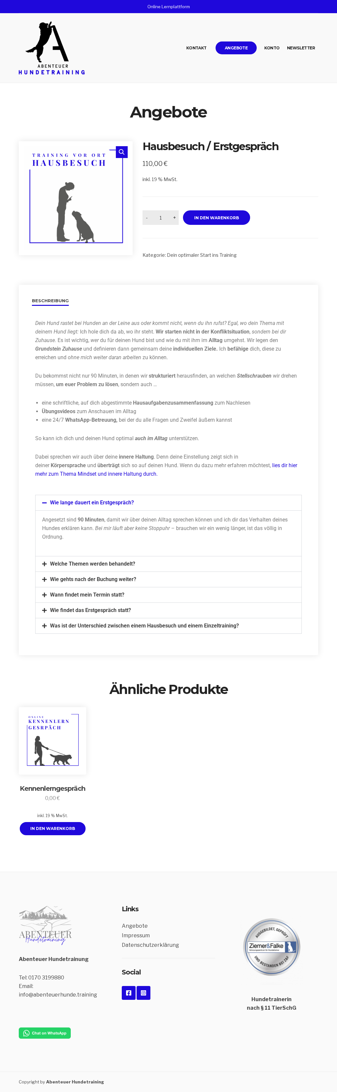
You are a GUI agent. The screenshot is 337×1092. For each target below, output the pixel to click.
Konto (272, 47)
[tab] (53, 302)
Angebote (236, 47)
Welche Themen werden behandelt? (92, 564)
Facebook (129, 993)
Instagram (143, 993)
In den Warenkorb (216, 217)
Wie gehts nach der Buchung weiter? (93, 579)
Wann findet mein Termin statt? (87, 595)
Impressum (136, 935)
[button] (122, 152)
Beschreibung (50, 300)
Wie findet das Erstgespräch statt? (90, 610)
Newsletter (301, 47)
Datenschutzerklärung (150, 945)
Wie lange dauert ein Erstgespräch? (92, 502)
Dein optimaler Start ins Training (202, 255)
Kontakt (196, 47)
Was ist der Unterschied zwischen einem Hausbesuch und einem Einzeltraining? (144, 626)
